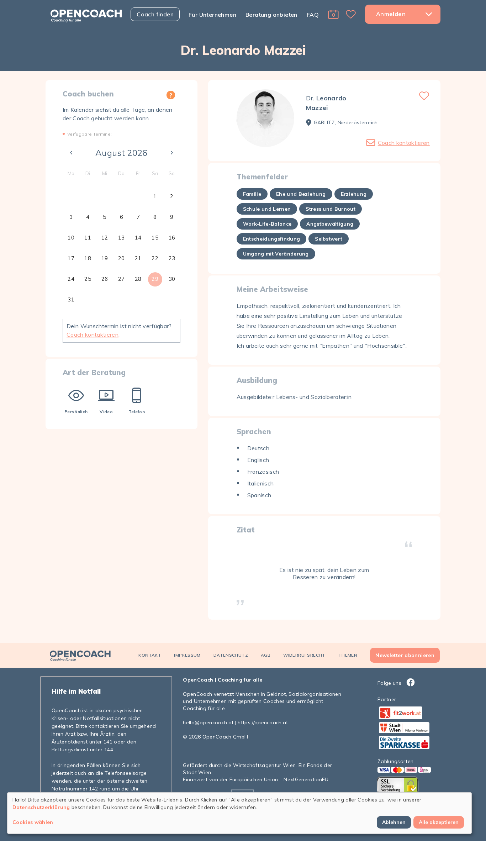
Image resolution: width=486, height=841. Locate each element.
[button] (333, 14)
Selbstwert (328, 239)
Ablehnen (394, 822)
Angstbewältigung (329, 224)
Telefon (136, 411)
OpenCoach (198, 680)
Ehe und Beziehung (301, 194)
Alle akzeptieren (439, 822)
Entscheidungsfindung (271, 239)
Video (106, 411)
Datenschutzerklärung (41, 807)
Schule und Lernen (267, 209)
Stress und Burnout (330, 209)
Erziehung (354, 194)
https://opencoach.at (263, 722)
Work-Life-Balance (267, 224)
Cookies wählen (32, 822)
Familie (252, 194)
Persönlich (76, 411)
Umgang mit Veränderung (276, 254)
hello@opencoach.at (208, 722)
